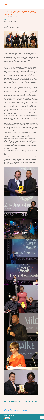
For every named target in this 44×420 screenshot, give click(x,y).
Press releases (15, 16)
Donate (7, 418)
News (11, 16)
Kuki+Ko (9, 416)
